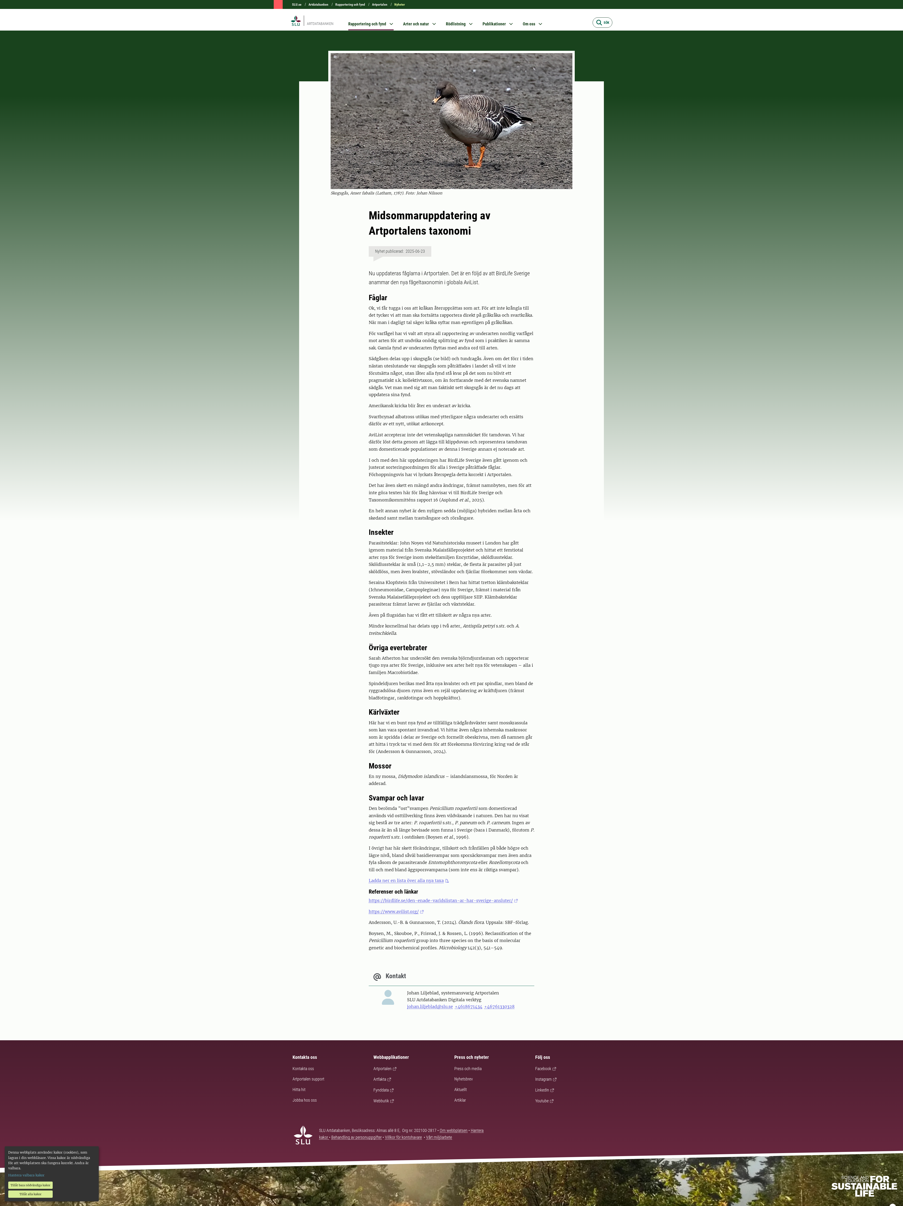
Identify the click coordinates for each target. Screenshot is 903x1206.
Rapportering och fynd (350, 4)
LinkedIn (542, 1090)
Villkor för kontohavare (403, 1137)
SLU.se (296, 4)
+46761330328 (499, 1006)
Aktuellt (460, 1089)
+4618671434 (468, 1006)
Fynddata (381, 1090)
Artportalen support (308, 1078)
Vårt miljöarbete (439, 1137)
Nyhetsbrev (463, 1078)
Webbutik (381, 1100)
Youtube (542, 1100)
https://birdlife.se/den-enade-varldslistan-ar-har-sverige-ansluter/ (441, 900)
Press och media (468, 1068)
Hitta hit (299, 1089)
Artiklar (460, 1100)
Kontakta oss (303, 1068)
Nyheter (399, 4)
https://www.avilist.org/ (394, 911)
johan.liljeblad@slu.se (430, 1006)
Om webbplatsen (453, 1130)
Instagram (543, 1079)
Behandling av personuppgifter (356, 1137)
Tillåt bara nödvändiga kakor (30, 1185)
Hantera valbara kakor (26, 1175)
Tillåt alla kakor (30, 1194)
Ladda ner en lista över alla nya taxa (406, 880)
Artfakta (379, 1079)
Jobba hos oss (305, 1100)
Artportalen (379, 4)
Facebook (543, 1068)
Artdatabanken (318, 4)
